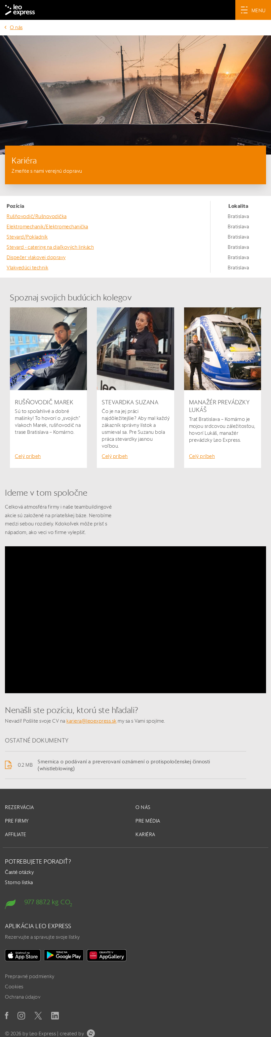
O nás (16, 27)
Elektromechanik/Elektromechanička (47, 226)
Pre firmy (17, 821)
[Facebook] (6, 1015)
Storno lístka (19, 882)
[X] (38, 1015)
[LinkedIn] (55, 1015)
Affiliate (15, 834)
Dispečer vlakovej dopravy (36, 257)
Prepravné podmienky (30, 976)
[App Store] (23, 955)
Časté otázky (19, 872)
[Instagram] (21, 1015)
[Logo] (20, 10)
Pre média (148, 821)
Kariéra (145, 834)
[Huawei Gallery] (107, 955)
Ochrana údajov (22, 997)
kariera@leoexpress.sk (91, 721)
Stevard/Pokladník (27, 237)
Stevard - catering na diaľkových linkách (50, 247)
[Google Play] (64, 955)
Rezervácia (19, 807)
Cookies (14, 986)
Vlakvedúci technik (27, 267)
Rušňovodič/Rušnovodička (37, 216)
